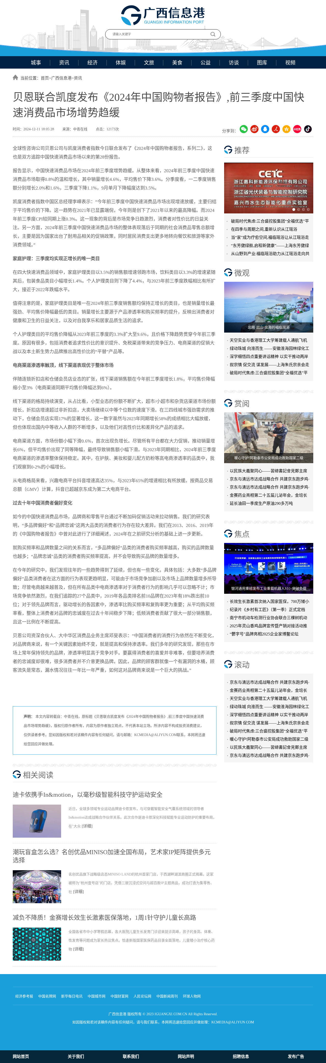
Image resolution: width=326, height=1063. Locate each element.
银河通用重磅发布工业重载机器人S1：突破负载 (268, 588)
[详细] (87, 826)
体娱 (121, 63)
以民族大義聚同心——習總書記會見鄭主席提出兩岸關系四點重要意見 (268, 742)
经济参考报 (24, 996)
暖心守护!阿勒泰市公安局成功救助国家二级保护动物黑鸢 (269, 733)
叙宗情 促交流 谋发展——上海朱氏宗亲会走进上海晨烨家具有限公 (269, 366)
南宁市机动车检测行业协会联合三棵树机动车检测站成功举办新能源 (268, 619)
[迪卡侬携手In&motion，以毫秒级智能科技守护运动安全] (41, 836)
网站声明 (186, 1056)
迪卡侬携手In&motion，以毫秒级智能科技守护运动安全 (87, 794)
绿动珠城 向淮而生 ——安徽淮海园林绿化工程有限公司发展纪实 (269, 349)
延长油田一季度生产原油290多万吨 (261, 503)
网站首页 (21, 1056)
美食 (177, 63)
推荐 (242, 150)
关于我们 (76, 1056)
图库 (262, 63)
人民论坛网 (142, 996)
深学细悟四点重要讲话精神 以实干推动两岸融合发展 (269, 357)
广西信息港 (61, 78)
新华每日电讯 (72, 996)
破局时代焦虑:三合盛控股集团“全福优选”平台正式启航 (269, 374)
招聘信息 (241, 1056)
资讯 (64, 63)
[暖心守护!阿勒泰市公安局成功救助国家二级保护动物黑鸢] (268, 437)
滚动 (242, 665)
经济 (92, 63)
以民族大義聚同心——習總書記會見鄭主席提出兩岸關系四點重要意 (268, 472)
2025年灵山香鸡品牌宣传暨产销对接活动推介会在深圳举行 (268, 627)
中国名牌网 (47, 996)
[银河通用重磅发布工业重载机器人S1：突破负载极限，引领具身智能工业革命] (268, 568)
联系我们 (131, 1056)
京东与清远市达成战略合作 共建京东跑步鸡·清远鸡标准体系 (269, 480)
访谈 (234, 63)
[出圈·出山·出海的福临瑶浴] (268, 307)
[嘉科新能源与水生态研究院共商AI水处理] (268, 188)
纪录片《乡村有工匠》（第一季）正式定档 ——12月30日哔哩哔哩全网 (267, 610)
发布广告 (296, 1056)
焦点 (242, 534)
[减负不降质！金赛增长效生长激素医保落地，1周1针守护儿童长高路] (41, 959)
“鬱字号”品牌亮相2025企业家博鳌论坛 (264, 634)
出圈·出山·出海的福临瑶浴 (269, 327)
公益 (205, 63)
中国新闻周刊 (167, 996)
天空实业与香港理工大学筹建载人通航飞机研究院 (268, 341)
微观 (242, 273)
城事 (36, 63)
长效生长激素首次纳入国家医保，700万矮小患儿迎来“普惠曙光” (269, 602)
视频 (290, 63)
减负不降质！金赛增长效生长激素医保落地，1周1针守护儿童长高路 (104, 917)
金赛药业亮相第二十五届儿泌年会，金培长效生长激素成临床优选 (268, 496)
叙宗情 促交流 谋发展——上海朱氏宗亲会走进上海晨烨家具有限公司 (269, 717)
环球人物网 (192, 996)
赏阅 (242, 403)
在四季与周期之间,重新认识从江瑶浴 (264, 229)
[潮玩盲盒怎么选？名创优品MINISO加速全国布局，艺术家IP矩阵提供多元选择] (41, 902)
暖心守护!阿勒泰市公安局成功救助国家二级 (268, 458)
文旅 (149, 63)
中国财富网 (119, 996)
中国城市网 (96, 996)
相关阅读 (38, 775)
